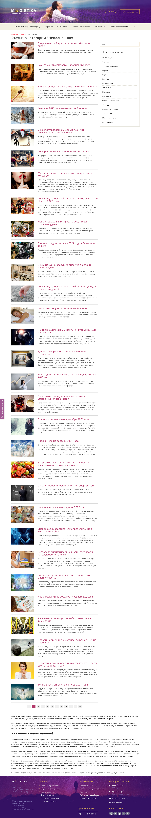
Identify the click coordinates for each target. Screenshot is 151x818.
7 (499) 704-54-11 (119, 792)
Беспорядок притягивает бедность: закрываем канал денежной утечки (65, 553)
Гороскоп (49, 27)
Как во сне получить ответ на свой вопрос (63, 308)
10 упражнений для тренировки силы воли (63, 151)
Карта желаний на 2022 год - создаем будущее (65, 596)
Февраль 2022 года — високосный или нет (63, 108)
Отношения (107, 105)
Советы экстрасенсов (110, 100)
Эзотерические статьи (81, 27)
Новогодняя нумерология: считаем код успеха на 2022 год (67, 376)
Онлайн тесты (62, 27)
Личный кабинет (130, 12)
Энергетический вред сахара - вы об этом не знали (64, 44)
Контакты (99, 27)
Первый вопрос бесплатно (51, 786)
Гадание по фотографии (50, 789)
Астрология (107, 113)
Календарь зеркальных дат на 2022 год (61, 507)
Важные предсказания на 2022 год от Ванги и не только (66, 244)
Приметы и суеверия (110, 109)
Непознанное (107, 122)
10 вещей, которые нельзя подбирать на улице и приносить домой (67, 288)
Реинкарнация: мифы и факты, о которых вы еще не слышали (67, 331)
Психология (107, 92)
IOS (82, 814)
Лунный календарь (110, 66)
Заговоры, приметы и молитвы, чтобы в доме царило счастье (65, 576)
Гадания (105, 79)
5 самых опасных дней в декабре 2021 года (63, 419)
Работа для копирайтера (89, 795)
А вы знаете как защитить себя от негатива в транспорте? (64, 619)
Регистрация (112, 11)
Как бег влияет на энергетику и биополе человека (67, 86)
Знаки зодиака (108, 57)
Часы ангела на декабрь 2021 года (58, 440)
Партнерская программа (50, 798)
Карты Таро (107, 75)
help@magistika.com (120, 798)
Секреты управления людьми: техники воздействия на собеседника (61, 131)
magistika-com (117, 802)
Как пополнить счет (48, 792)
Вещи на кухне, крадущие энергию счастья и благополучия (64, 266)
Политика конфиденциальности (92, 789)
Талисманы (107, 88)
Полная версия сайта (88, 798)
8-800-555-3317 (118, 786)
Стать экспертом (47, 795)
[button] (2, 409)
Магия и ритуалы (109, 118)
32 (75, 706)
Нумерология (107, 83)
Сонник (105, 62)
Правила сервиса (86, 786)
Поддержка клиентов (49, 801)
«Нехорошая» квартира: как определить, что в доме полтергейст (65, 530)
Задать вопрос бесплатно (120, 27)
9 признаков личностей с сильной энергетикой (66, 485)
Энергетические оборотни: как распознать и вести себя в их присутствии (67, 664)
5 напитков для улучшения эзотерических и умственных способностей (64, 397)
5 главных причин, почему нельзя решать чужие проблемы (67, 641)
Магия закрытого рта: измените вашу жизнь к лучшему (65, 174)
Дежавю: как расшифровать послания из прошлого (62, 353)
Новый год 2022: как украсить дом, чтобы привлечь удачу (62, 223)
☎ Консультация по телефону (27, 27)
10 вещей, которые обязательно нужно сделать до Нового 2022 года (68, 200)
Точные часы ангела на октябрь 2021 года (63, 684)
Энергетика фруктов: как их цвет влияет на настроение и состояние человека (63, 464)
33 (80, 706)
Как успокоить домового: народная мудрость (64, 64)
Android (92, 814)
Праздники (106, 96)
